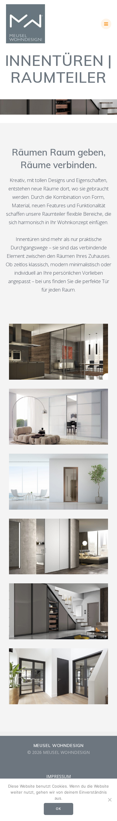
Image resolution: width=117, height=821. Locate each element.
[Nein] (109, 800)
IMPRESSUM (58, 776)
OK (58, 809)
